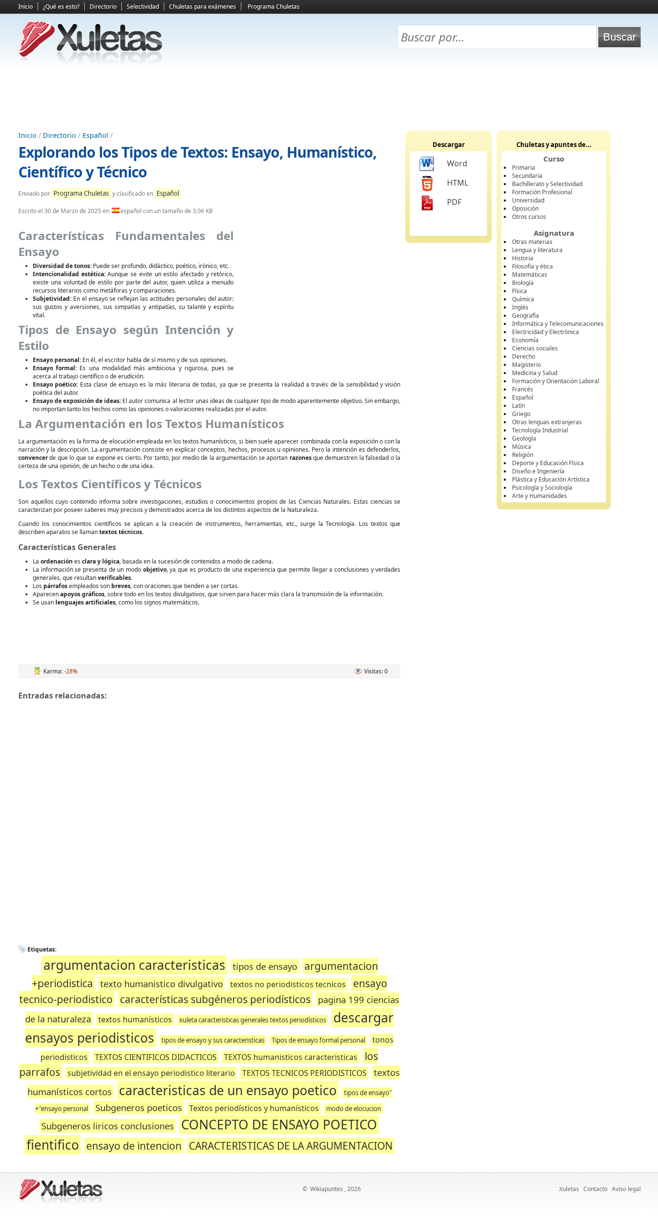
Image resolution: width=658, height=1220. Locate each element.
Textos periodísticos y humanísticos (254, 1108)
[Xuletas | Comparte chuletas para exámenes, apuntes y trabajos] (90, 61)
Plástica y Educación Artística (551, 479)
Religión (522, 455)
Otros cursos (529, 217)
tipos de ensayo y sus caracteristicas (212, 1040)
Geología (524, 438)
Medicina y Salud (534, 373)
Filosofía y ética (532, 266)
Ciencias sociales (535, 348)
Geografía (525, 315)
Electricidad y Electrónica (545, 332)
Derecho (523, 356)
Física (519, 291)
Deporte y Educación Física (548, 463)
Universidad (528, 200)
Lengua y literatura (537, 250)
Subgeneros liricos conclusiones (107, 1126)
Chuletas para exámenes (202, 6)
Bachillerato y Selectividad (547, 184)
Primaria (523, 167)
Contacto (595, 1189)
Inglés (520, 307)
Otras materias (532, 242)
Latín (518, 406)
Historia (522, 258)
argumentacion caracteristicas (134, 965)
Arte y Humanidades (539, 496)
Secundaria (527, 176)
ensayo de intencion (134, 1146)
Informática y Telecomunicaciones (558, 324)
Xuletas (569, 1189)
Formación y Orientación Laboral (555, 381)
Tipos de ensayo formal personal (318, 1040)
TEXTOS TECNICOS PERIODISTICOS (304, 1073)
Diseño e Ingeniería (538, 471)
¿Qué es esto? (61, 6)
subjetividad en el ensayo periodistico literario (151, 1073)
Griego (521, 414)
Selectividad (143, 6)
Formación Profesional (542, 192)
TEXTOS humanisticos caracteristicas (290, 1057)
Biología (523, 283)
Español (95, 135)
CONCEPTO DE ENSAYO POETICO (279, 1124)
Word (457, 163)
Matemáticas (529, 274)
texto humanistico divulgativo (161, 984)
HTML (457, 182)
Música (521, 446)
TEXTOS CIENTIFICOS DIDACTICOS (156, 1057)
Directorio (103, 6)
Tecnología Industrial (540, 430)
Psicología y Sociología (542, 487)
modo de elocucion (353, 1108)
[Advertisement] (329, 97)
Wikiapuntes (326, 1189)
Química (523, 299)
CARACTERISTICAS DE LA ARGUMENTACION (291, 1146)
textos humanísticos (135, 1019)
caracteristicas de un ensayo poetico (228, 1090)
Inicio (25, 6)
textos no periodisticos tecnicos (288, 984)
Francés (522, 389)
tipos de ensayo (265, 966)
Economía (525, 340)
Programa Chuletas (274, 6)
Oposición (525, 208)
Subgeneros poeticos (138, 1107)
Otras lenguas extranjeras (547, 422)
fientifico (52, 1144)
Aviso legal (626, 1189)
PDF (454, 202)
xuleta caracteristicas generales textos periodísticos (252, 1020)
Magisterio (526, 365)
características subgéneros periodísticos (215, 999)
